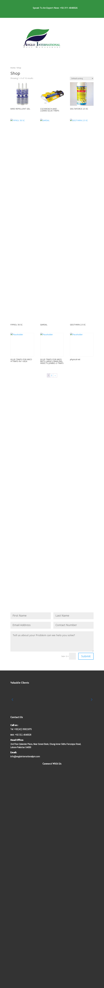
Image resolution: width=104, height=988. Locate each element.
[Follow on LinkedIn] (60, 771)
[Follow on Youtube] (44, 771)
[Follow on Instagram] (55, 771)
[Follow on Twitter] (65, 771)
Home (12, 68)
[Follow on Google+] (49, 771)
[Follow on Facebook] (38, 771)
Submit (86, 656)
